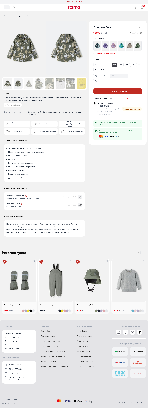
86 (96, 65)
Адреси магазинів (12, 348)
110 (121, 65)
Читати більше (13, 105)
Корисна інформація (85, 366)
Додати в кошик (119, 91)
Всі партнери (138, 373)
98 (108, 65)
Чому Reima (82, 331)
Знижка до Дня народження (53, 356)
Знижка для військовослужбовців (54, 366)
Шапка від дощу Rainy (85, 305)
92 (102, 65)
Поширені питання (85, 361)
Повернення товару (13, 337)
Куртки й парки (10, 16)
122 (133, 65)
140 (102, 70)
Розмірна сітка (120, 76)
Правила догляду (12, 341)
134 (96, 70)
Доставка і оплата (13, 334)
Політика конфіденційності (12, 399)
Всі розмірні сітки (104, 81)
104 (114, 65)
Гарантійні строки (48, 361)
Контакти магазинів (134, 99)
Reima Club (45, 331)
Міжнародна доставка (50, 341)
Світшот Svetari (119, 305)
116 (127, 65)
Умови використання (10, 403)
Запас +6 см (102, 76)
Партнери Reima (84, 356)
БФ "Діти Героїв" (83, 351)
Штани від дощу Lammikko (50, 305)
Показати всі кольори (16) (106, 54)
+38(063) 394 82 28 (104, 106)
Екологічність (82, 346)
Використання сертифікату (53, 351)
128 (139, 65)
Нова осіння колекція (74, 2)
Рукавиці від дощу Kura (13, 305)
